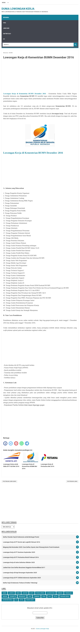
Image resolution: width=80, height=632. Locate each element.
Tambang (36, 596)
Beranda (6, 17)
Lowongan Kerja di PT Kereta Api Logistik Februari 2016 (21, 542)
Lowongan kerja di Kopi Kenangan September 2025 (20, 572)
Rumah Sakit (30, 600)
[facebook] (5, 443)
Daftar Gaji (7, 33)
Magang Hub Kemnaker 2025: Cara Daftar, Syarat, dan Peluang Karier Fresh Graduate (31, 547)
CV (4, 39)
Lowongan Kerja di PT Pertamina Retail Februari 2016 (21, 557)
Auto (31, 593)
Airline (5, 596)
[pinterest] (16, 443)
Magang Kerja (64, 596)
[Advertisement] (40, 76)
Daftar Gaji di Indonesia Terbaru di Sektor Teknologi (20, 583)
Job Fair (25, 593)
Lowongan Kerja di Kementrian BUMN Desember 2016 (24, 93)
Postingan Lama (72, 481)
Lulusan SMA (51, 593)
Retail (56, 596)
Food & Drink (40, 593)
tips (29, 596)
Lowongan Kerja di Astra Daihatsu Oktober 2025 (19, 562)
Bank (18, 593)
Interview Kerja (7, 600)
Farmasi (60, 593)
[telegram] (27, 443)
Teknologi (68, 593)
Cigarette (13, 596)
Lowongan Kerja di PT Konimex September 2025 (19, 552)
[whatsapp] (21, 443)
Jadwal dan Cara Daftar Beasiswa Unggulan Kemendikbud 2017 (24, 567)
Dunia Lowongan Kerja (18, 8)
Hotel (21, 600)
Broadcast (22, 596)
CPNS (43, 596)
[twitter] (11, 443)
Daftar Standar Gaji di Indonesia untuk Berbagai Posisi (21, 537)
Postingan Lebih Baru (9, 481)
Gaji (49, 596)
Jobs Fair (6, 28)
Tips (4, 23)
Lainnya (11, 593)
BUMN (4, 593)
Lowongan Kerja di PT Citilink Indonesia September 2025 (22, 578)
